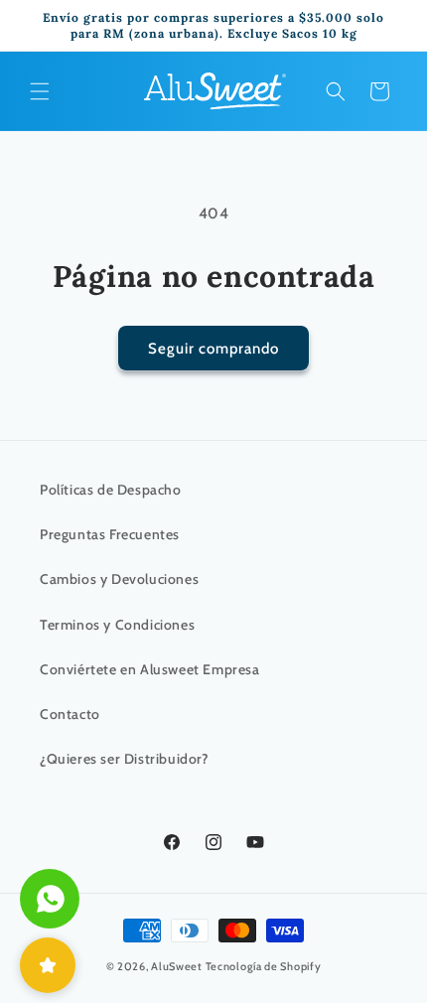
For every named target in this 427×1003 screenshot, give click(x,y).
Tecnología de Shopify (264, 966)
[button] (40, 91)
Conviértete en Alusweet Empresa (150, 669)
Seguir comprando (213, 349)
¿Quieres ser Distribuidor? (125, 759)
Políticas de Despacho (111, 490)
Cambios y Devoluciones (119, 579)
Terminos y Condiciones (117, 625)
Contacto (70, 714)
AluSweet (177, 966)
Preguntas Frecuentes (110, 534)
